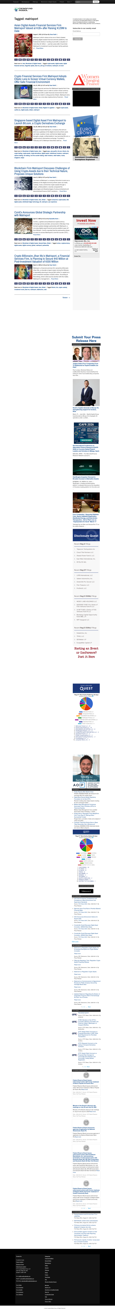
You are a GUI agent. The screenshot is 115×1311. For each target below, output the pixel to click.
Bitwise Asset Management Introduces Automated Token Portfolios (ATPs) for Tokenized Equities (85, 806)
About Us (47, 1292)
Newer (66, 297)
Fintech (62, 2)
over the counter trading (37, 155)
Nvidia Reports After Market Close (83, 792)
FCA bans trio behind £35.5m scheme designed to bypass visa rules (85, 1226)
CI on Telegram (19, 1294)
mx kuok (61, 66)
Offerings (35, 2)
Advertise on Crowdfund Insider (52, 1289)
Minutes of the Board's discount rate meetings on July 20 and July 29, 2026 (84, 1106)
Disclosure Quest (20, 1264)
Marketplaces (25, 2)
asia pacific (54, 151)
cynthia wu (17, 110)
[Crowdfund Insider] (24, 13)
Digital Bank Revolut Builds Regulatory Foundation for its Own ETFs (85, 798)
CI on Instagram (19, 1292)
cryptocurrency (65, 243)
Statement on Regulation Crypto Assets (85, 971)
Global (40, 108)
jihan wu (37, 66)
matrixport (55, 66)
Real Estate (47, 1277)
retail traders (56, 155)
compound (55, 200)
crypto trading (18, 153)
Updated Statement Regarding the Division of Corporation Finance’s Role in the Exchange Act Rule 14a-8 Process (87, 995)
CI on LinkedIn (19, 1289)
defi (67, 200)
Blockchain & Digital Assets (48, 2)
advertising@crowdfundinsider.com (29, 1281)
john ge (42, 66)
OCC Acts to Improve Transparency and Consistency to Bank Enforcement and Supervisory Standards (85, 900)
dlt (40, 202)
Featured (15, 2)
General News (42, 243)
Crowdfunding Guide (49, 1294)
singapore (17, 158)
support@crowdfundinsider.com (27, 1278)
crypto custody (63, 287)
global (33, 245)
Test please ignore (83, 1013)
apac (48, 151)
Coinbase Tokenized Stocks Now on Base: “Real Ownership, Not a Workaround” (86, 823)
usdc (45, 289)
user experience (52, 202)
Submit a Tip (47, 1287)
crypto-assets (51, 63)
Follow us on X (86, 891)
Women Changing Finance (51, 1282)
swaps (22, 158)
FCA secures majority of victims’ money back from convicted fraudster (87, 1241)
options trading (18, 155)
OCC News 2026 (82, 904)
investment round (19, 289)
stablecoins (40, 289)
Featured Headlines (49, 1258)
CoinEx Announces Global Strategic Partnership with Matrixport (39, 213)
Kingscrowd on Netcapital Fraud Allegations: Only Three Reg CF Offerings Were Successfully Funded (86, 815)
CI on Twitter (19, 1285)
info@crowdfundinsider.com (24, 1276)
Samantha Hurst (53, 219)
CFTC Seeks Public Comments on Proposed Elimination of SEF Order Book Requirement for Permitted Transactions (88, 1034)
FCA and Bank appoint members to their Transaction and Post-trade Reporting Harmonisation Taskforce (85, 1233)
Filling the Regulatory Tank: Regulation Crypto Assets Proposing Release (87, 961)
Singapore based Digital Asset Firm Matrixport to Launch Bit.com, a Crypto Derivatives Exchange (40, 121)
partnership (45, 245)
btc (68, 151)
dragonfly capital (29, 66)
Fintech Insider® (19, 1262)
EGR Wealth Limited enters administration (86, 1221)
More (69, 2)
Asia (24, 63)
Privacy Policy (48, 1301)
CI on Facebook (19, 1287)
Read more (77, 953)
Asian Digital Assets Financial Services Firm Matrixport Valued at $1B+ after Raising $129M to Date (40, 28)
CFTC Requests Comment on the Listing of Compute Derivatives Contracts (87, 1044)
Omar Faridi (53, 34)
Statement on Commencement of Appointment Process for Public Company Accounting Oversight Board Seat (87, 982)
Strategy (47, 1268)
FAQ (46, 1296)
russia (63, 155)
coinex (59, 243)
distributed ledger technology (30, 202)
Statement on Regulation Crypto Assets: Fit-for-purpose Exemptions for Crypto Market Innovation (86, 949)
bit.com (60, 151)
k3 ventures (48, 66)
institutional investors (56, 153)
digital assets (59, 63)
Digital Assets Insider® (21, 1266)
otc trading (27, 155)
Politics (46, 1265)
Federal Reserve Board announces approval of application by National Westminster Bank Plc (84, 1129)
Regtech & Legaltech (48, 108)
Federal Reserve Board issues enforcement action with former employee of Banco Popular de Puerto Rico (86, 1081)
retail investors (48, 155)
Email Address (77, 31)
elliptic (31, 110)
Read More (39, 48)
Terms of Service (48, 1299)
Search (96, 2)
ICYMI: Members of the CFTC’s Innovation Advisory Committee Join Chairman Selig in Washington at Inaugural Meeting (88, 1022)
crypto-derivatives (36, 153)
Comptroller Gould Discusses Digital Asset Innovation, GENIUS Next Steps (86, 926)
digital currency (26, 245)
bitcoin (64, 151)
